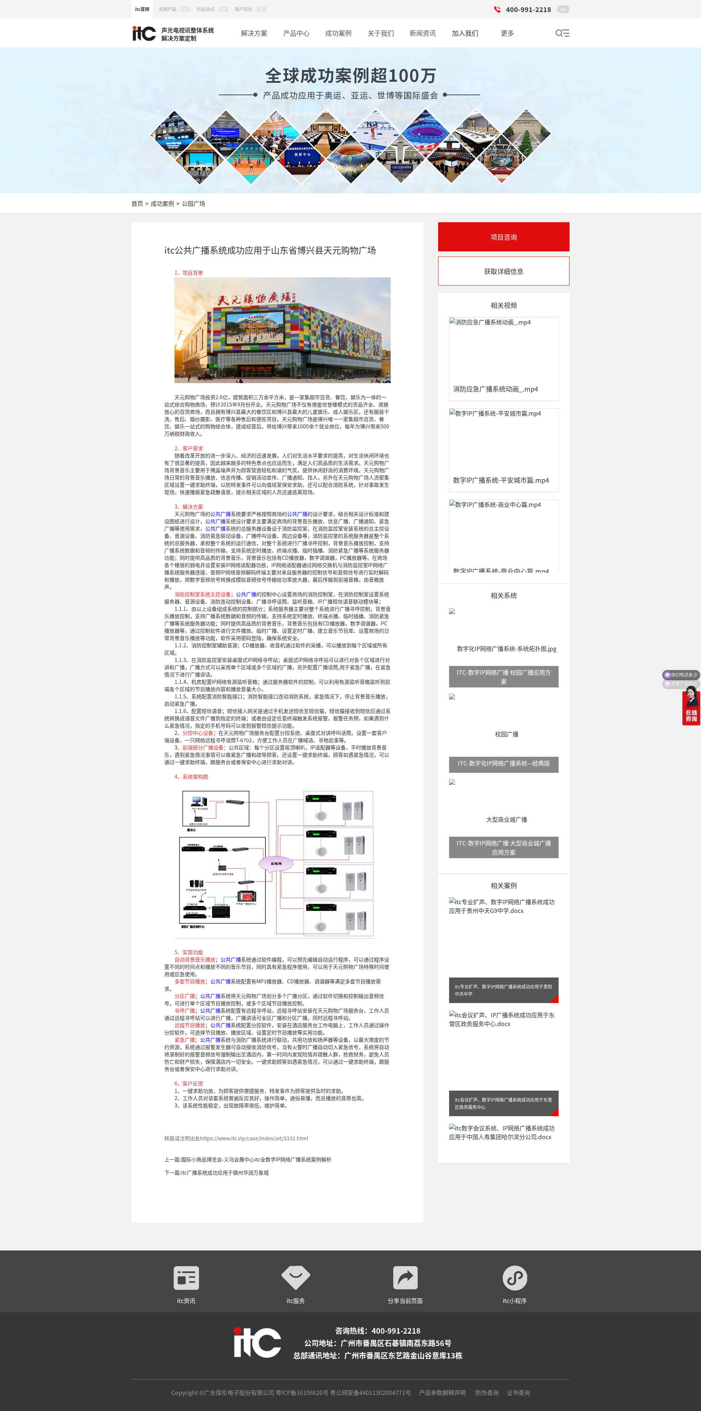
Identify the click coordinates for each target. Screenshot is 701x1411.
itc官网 (142, 9)
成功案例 (162, 203)
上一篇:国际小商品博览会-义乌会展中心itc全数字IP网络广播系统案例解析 (248, 1159)
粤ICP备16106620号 (301, 1392)
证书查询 (518, 1392)
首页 (137, 203)
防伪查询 (487, 1392)
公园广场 (193, 203)
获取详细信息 (504, 271)
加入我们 (465, 33)
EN (563, 9)
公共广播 (220, 513)
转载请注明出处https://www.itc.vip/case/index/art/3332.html (236, 1138)
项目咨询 (504, 237)
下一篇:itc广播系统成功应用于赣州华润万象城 (216, 1172)
